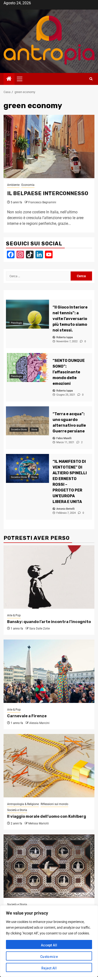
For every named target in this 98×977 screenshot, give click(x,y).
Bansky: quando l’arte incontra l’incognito (49, 621)
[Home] (9, 79)
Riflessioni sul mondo (54, 804)
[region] (49, 941)
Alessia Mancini (39, 723)
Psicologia (16, 322)
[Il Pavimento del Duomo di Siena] (49, 866)
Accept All (49, 945)
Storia (34, 429)
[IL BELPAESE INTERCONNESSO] (49, 146)
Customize (49, 957)
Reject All (49, 968)
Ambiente (13, 185)
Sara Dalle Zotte (39, 628)
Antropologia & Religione (23, 804)
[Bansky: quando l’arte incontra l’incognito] (49, 577)
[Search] (91, 78)
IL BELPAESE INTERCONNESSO (47, 193)
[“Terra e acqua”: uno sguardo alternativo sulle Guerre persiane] (27, 420)
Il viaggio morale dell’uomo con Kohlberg (46, 816)
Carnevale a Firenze (27, 716)
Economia (27, 185)
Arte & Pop (14, 615)
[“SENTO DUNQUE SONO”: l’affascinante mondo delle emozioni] (27, 367)
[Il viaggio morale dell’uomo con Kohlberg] (49, 765)
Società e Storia (19, 429)
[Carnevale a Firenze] (49, 671)
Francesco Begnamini (42, 202)
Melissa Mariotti (38, 823)
